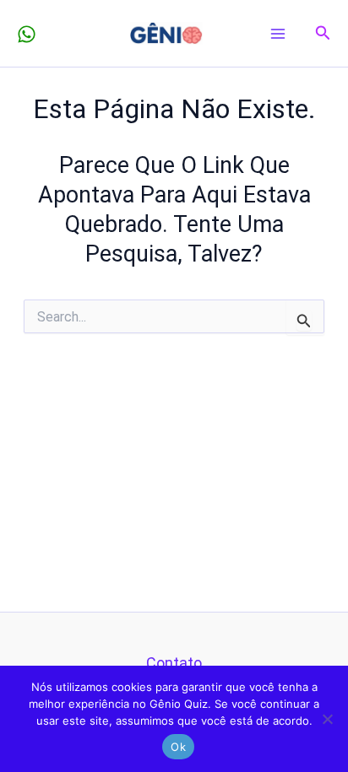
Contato (174, 663)
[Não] (326, 718)
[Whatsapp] (26, 34)
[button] (323, 33)
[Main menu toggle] (278, 33)
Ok (178, 746)
